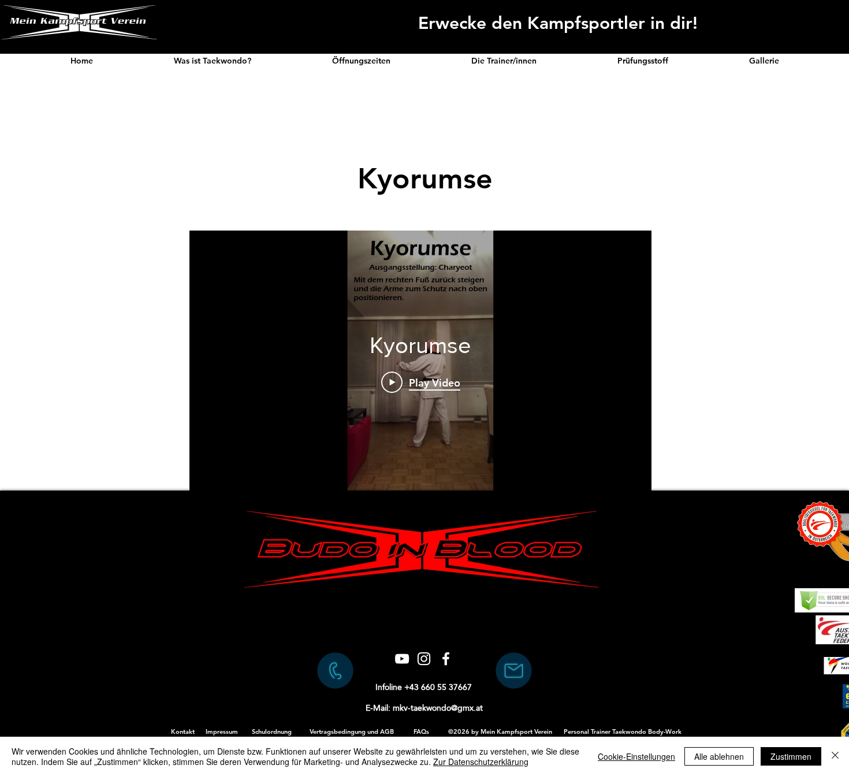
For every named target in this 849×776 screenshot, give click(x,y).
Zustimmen (790, 756)
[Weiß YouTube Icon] (402, 658)
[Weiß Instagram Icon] (424, 658)
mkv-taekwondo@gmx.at (438, 707)
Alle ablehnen (719, 756)
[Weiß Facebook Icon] (446, 658)
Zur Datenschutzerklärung (480, 761)
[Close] (835, 756)
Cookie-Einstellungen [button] (636, 756)
